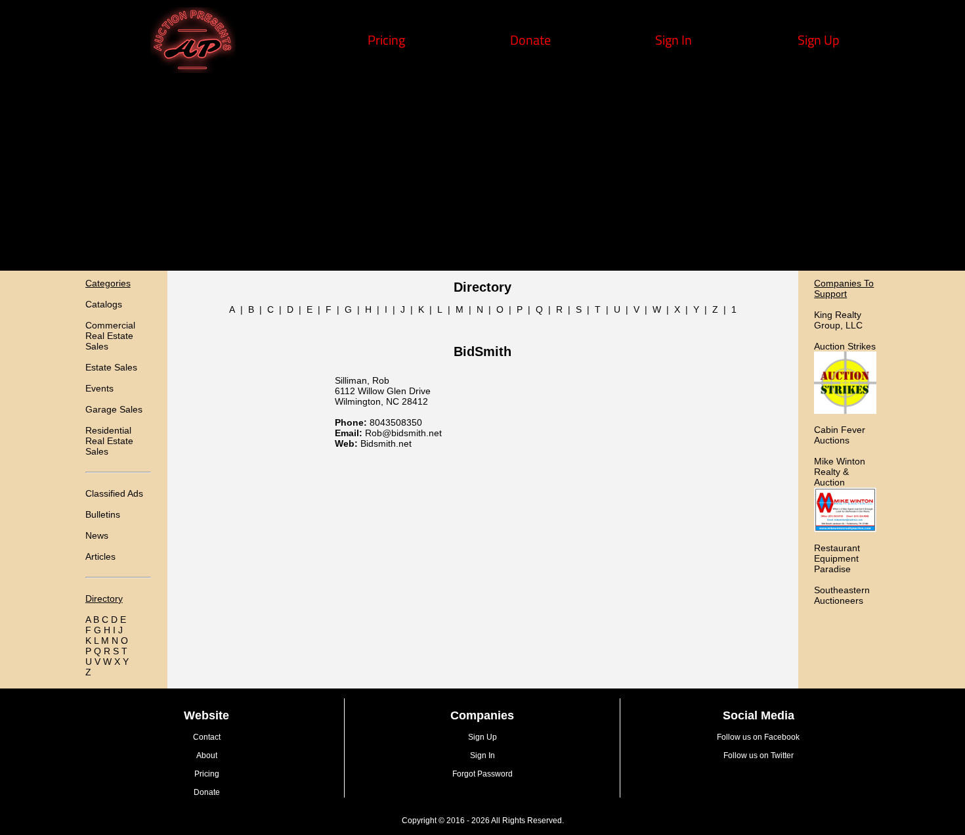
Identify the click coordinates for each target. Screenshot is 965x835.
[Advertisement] (482, 172)
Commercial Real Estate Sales (110, 335)
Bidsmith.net (386, 443)
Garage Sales (113, 409)
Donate (530, 40)
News (96, 535)
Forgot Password (482, 774)
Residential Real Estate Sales (109, 441)
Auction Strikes (845, 346)
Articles (100, 556)
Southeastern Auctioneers (842, 595)
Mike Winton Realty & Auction (839, 471)
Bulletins (102, 514)
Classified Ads (114, 493)
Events (99, 388)
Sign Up (819, 40)
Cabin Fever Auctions (839, 434)
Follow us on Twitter (758, 755)
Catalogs (103, 304)
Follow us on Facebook (758, 737)
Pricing (386, 40)
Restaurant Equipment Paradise (837, 558)
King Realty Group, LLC (838, 319)
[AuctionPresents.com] (193, 68)
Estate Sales (111, 367)
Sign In (673, 40)
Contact (207, 737)
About (206, 755)
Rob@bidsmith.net (403, 433)
